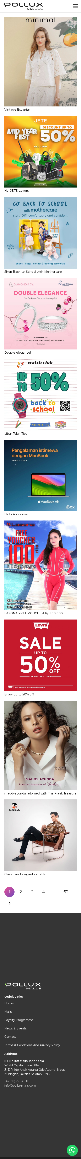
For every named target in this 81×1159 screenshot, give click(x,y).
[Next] (9, 903)
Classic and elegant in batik (24, 874)
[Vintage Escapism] (40, 61)
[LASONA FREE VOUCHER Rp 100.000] (40, 565)
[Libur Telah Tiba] (40, 395)
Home (9, 1003)
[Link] (23, 6)
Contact (10, 1037)
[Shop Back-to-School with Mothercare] (40, 233)
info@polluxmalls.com (20, 1085)
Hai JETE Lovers (16, 190)
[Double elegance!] (40, 313)
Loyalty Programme (19, 1020)
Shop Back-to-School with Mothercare (33, 272)
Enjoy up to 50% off (19, 694)
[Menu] (75, 6)
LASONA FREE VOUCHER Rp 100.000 (33, 613)
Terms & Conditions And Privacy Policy (32, 1045)
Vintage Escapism (17, 109)
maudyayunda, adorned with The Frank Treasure (40, 793)
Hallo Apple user (16, 514)
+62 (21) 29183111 (16, 1081)
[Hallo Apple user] (40, 475)
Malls (8, 1012)
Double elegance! (17, 352)
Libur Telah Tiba (15, 434)
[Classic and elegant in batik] (40, 835)
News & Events (15, 1028)
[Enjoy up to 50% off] (40, 655)
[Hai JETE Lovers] (40, 152)
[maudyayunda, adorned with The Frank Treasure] (40, 745)
